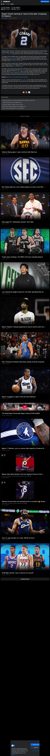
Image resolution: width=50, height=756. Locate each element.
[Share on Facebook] (26, 92)
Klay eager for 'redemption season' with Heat (18, 222)
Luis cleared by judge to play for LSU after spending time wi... (23, 292)
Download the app (45, 1)
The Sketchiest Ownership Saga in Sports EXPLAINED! (21, 413)
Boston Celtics (22, 70)
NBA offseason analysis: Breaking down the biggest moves (14, 106)
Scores (8, 4)
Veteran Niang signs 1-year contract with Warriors (19, 152)
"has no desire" (23, 79)
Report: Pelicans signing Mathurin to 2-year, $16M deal (13, 108)
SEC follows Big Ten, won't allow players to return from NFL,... (23, 187)
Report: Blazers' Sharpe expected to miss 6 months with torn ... (24, 327)
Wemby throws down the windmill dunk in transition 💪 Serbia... (24, 501)
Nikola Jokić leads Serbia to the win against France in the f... (23, 474)
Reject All (36, 747)
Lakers (14, 66)
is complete (8, 53)
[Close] (38, 741)
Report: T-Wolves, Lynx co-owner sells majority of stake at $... (23, 448)
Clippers (21, 66)
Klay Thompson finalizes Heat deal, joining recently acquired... (23, 362)
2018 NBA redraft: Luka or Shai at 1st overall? (18, 573)
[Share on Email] (29, 92)
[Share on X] (21, 92)
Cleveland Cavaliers (15, 71)
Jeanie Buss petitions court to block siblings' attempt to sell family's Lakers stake (18, 100)
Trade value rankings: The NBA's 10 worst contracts (12, 104)
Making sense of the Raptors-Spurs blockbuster (17, 77)
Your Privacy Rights (36, 750)
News (12, 4)
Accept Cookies (36, 744)
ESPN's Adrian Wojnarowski (16, 60)
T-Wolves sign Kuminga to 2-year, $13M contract (12, 102)
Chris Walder (4, 18)
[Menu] (1, 1)
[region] (25, 748)
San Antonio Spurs (12, 57)
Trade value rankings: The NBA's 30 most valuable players (22, 257)
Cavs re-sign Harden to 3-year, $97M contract (18, 538)
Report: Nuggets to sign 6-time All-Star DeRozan (19, 397)
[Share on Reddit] (24, 92)
